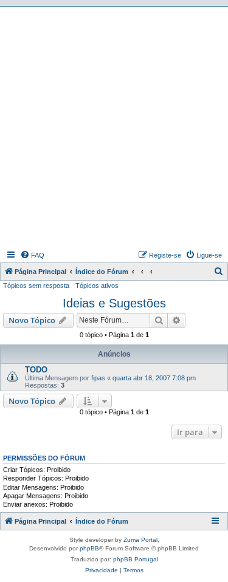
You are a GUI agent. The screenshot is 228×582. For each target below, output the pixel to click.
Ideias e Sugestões (114, 303)
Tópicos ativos (97, 285)
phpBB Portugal (135, 559)
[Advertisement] (114, 127)
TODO (36, 369)
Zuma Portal (140, 539)
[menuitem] (32, 255)
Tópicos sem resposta (36, 285)
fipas (98, 378)
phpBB (89, 548)
